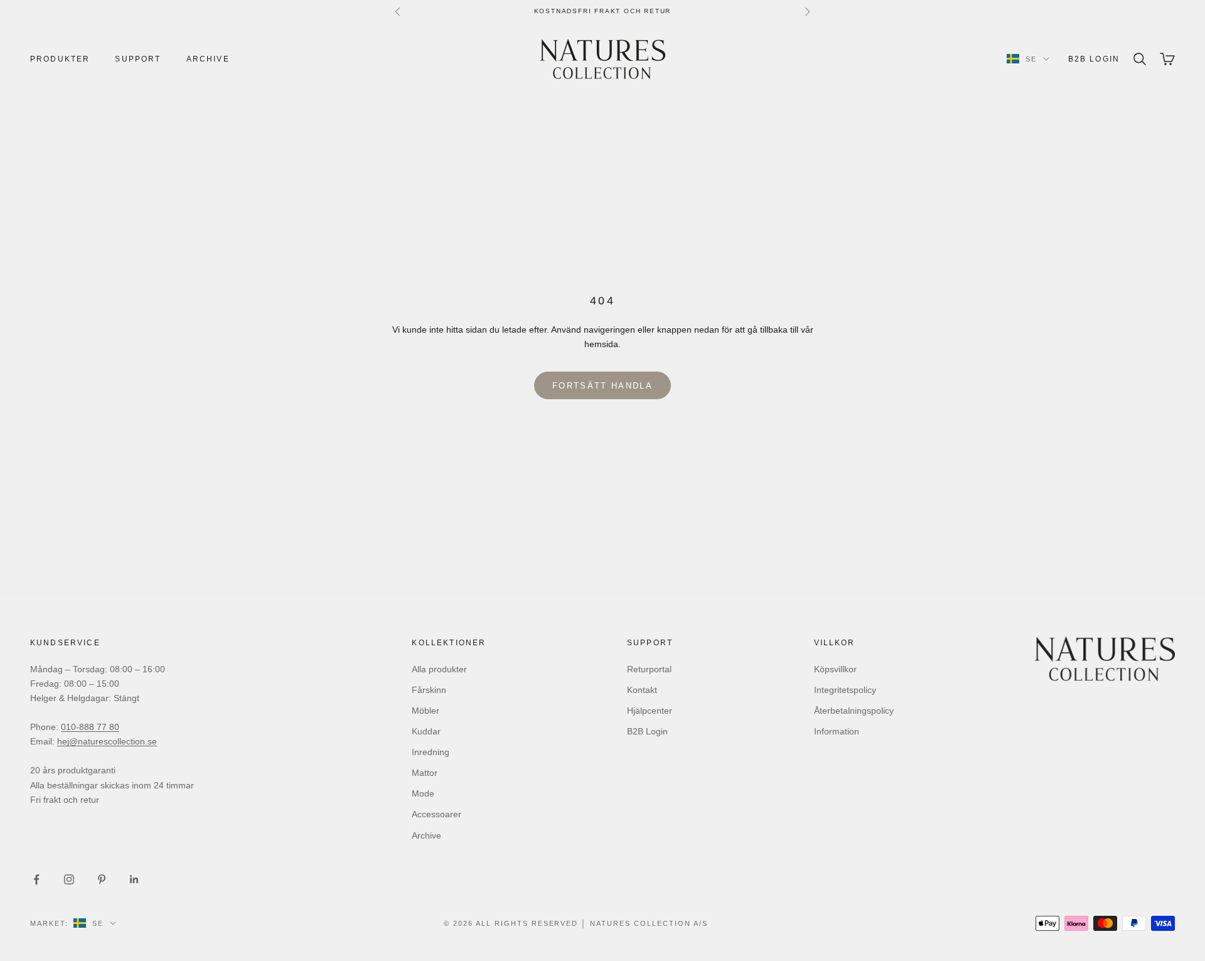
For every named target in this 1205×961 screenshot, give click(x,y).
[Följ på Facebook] (36, 879)
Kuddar (426, 731)
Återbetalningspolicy (854, 711)
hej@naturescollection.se (107, 741)
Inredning (430, 752)
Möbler (425, 711)
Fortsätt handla (602, 385)
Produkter (60, 59)
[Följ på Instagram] (69, 879)
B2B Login (1094, 59)
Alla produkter (439, 669)
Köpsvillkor (835, 669)
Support (138, 59)
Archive (208, 59)
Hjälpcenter (649, 711)
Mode (423, 793)
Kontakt (642, 690)
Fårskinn (429, 690)
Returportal (649, 669)
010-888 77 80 (90, 727)
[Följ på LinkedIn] (134, 879)
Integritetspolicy (845, 690)
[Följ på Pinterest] (101, 879)
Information (836, 731)
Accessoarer (436, 814)
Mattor (424, 773)
